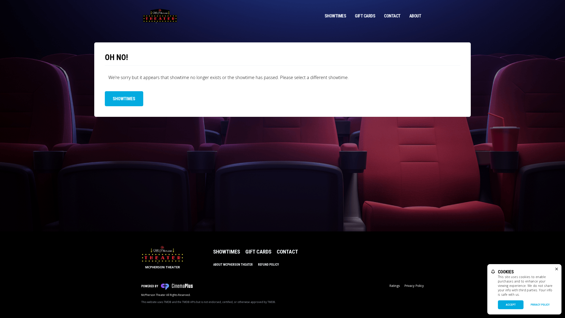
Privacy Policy (414, 286)
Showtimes (335, 16)
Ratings (394, 286)
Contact (392, 16)
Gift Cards (365, 16)
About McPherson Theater (233, 264)
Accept (511, 304)
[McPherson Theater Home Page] (160, 16)
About (415, 16)
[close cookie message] (556, 269)
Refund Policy (268, 264)
